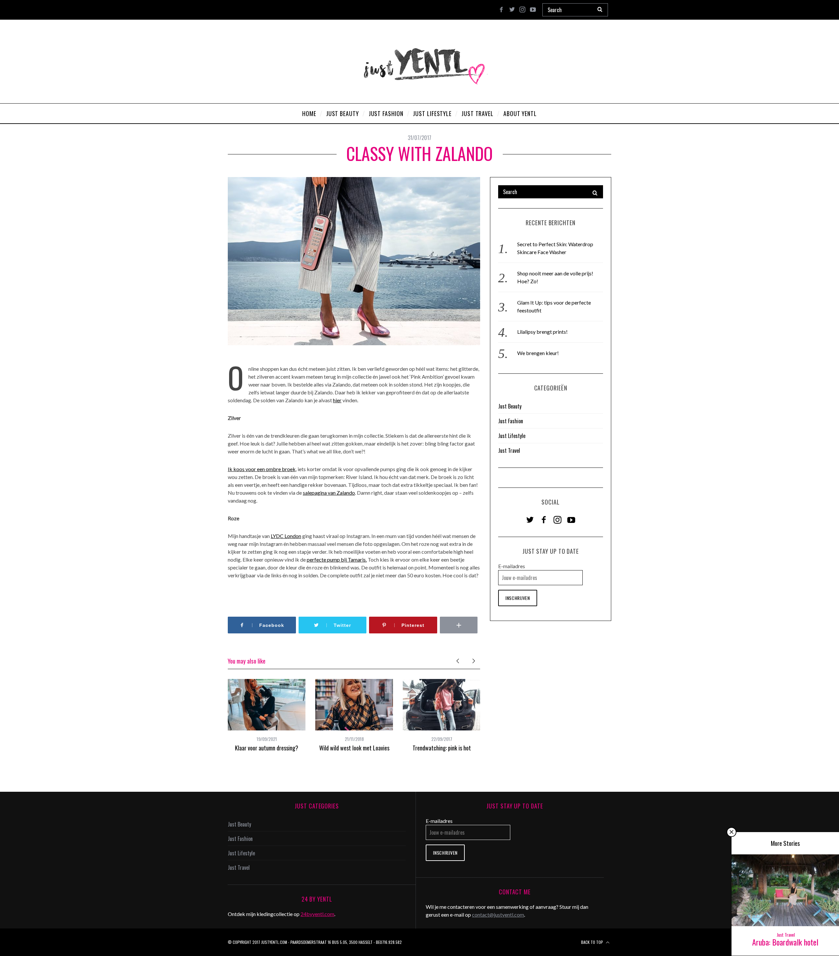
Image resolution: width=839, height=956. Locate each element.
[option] (266, 715)
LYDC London (286, 536)
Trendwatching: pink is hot (442, 748)
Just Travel (509, 450)
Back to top (592, 942)
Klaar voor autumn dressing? (266, 748)
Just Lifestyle (511, 436)
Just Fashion (510, 421)
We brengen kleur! (538, 353)
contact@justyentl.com (498, 914)
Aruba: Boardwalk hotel (785, 942)
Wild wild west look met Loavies (354, 748)
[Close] (731, 832)
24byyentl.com (317, 914)
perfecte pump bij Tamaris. (337, 559)
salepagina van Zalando (329, 492)
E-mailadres (511, 566)
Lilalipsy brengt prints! (542, 332)
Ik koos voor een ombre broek (262, 469)
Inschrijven (517, 597)
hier (337, 400)
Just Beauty (509, 406)
